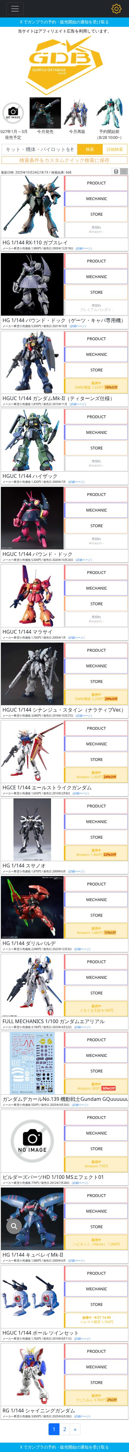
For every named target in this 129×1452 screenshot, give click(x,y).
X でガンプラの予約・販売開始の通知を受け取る (64, 22)
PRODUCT (96, 183)
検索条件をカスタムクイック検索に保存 (64, 160)
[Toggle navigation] (15, 8)
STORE (96, 214)
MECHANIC (96, 198)
